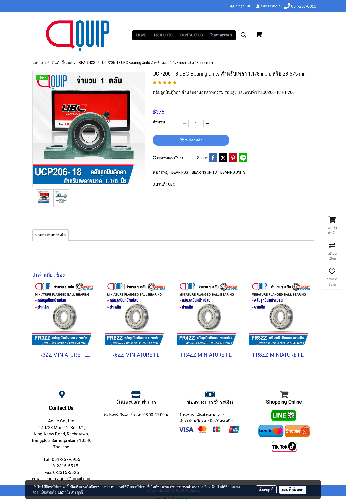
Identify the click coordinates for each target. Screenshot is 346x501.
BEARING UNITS (205, 172)
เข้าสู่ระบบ (242, 5)
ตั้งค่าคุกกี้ (266, 489)
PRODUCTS (163, 35)
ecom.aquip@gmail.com (68, 478)
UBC (171, 184)
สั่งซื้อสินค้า (193, 140)
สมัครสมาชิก (269, 5)
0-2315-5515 (65, 465)
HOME (141, 35)
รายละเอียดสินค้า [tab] (50, 235)
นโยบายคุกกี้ (74, 492)
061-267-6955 (66, 459)
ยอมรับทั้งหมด (292, 489)
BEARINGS (180, 172)
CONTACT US (191, 35)
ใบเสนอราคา (221, 35)
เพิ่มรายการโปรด (170, 158)
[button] (243, 35)
